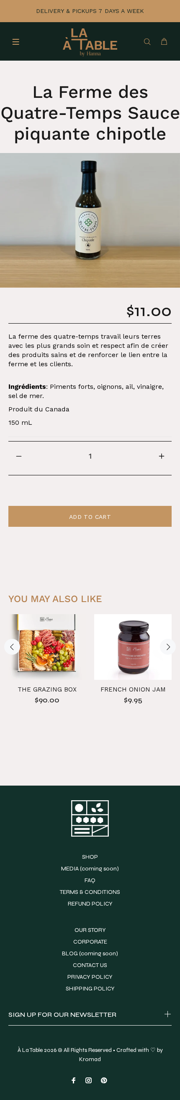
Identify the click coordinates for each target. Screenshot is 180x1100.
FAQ (90, 880)
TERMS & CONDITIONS (90, 892)
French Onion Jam (133, 689)
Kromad (90, 1059)
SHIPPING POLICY (90, 988)
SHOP (90, 856)
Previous (12, 647)
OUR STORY (90, 930)
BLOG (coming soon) (90, 953)
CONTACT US (90, 965)
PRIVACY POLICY (90, 976)
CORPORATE (90, 941)
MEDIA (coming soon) (90, 868)
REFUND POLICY (90, 903)
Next (168, 647)
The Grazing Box (47, 689)
